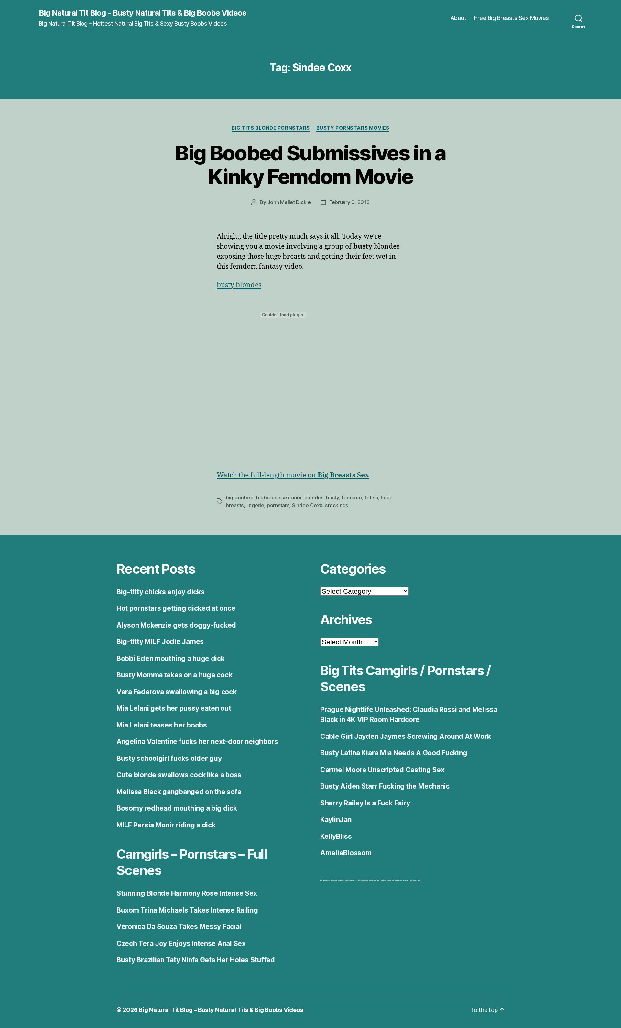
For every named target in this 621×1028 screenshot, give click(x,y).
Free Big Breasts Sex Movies (511, 18)
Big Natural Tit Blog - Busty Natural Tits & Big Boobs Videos (142, 13)
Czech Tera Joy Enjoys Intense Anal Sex (181, 943)
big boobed (239, 497)
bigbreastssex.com (278, 497)
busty (332, 497)
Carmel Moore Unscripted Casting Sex (382, 770)
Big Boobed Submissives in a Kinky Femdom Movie (310, 164)
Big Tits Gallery (350, 880)
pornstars (278, 505)
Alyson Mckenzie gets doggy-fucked (176, 625)
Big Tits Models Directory (328, 880)
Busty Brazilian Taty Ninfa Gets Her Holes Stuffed (195, 960)
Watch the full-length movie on (293, 475)
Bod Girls (341, 880)
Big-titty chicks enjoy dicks (160, 592)
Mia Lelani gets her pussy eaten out (173, 708)
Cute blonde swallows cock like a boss (178, 775)
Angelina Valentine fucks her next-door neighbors (197, 742)
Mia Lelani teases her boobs (161, 725)
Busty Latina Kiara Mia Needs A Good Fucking (393, 753)
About (458, 18)
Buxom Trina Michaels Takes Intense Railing (187, 910)
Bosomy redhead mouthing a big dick (176, 808)
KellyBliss (336, 836)
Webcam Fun (407, 880)
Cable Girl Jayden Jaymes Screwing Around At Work (405, 736)
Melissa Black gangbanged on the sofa (178, 792)
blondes (313, 497)
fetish (371, 497)
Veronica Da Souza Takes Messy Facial (178, 927)
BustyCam (417, 880)
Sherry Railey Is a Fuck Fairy (365, 803)
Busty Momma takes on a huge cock (174, 675)
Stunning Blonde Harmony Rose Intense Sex (186, 893)
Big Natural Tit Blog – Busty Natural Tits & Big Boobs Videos (221, 1009)
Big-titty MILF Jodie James (160, 642)
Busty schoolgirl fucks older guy (169, 758)
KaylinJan (336, 819)
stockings (336, 505)
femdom (352, 497)
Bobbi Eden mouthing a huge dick (170, 658)
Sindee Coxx (307, 505)
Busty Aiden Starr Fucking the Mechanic (385, 786)
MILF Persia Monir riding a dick (166, 825)
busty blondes (239, 285)
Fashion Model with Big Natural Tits (367, 880)
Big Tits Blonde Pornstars (271, 128)
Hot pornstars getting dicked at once (175, 608)
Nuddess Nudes (385, 880)
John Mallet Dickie (289, 202)
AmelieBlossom (346, 853)
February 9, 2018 (349, 202)
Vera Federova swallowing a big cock (176, 692)
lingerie (255, 505)
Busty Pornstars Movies (352, 128)
